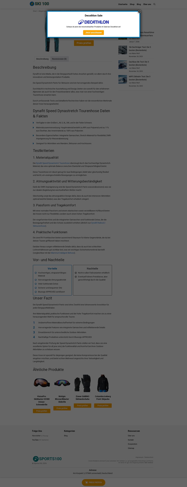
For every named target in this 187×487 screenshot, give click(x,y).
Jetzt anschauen (93, 32)
